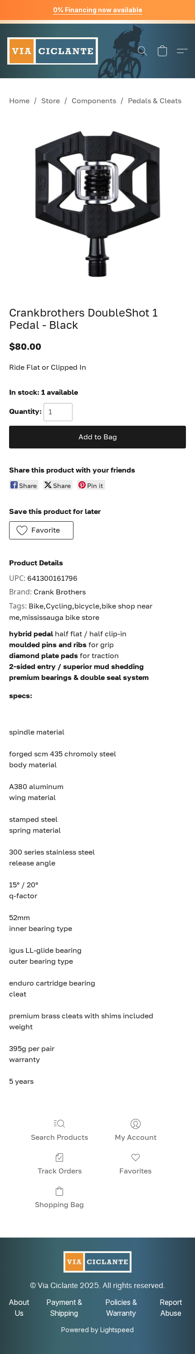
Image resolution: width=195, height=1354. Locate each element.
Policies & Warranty (121, 1308)
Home (19, 100)
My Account (135, 1137)
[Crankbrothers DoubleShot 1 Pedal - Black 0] (97, 204)
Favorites (135, 1170)
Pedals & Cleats (154, 100)
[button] (52, 51)
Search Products (59, 1137)
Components (94, 100)
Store (50, 100)
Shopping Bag (59, 1204)
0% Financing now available (97, 10)
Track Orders (60, 1170)
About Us (19, 1308)
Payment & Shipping (64, 1308)
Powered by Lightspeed (97, 1330)
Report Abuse (171, 1308)
